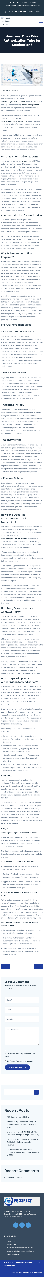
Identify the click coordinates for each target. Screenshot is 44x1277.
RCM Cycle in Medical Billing (18, 1117)
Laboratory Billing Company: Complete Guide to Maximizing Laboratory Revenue (22, 1142)
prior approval (28, 161)
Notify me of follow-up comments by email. (20, 1055)
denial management (30, 105)
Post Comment (15, 1067)
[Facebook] (15, 1225)
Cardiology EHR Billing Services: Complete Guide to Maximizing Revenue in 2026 (23, 1152)
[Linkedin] (28, 1225)
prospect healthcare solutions (14, 121)
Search (36, 1092)
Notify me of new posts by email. (20, 1061)
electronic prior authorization (13, 539)
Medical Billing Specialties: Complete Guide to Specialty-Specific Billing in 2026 (21, 1124)
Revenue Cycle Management (13, 102)
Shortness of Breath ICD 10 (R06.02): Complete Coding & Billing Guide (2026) (23, 1133)
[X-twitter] (22, 1225)
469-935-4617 (34, 11)
